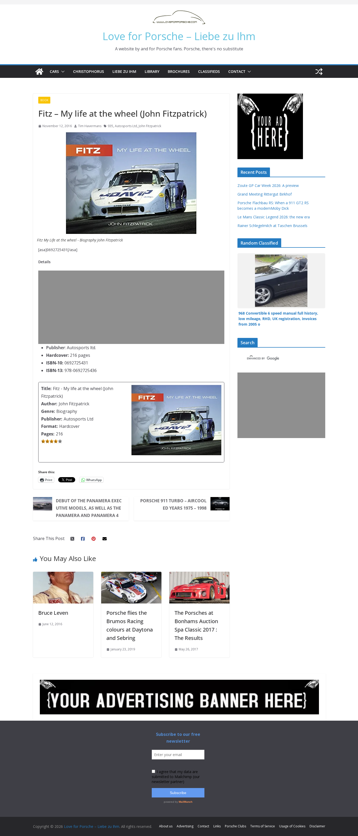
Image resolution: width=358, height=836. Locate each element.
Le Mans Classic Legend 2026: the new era (273, 216)
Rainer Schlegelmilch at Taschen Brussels (272, 225)
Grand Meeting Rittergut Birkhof (264, 194)
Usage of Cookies (292, 826)
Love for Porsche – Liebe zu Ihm (179, 36)
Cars (54, 71)
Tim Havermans (89, 126)
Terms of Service (262, 826)
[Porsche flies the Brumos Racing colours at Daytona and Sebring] (131, 575)
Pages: (48, 434)
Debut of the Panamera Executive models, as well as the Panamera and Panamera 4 (89, 508)
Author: (49, 404)
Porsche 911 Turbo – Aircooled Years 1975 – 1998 (173, 504)
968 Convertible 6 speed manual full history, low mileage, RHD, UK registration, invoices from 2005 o (278, 319)
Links (217, 826)
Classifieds (209, 71)
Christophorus (88, 71)
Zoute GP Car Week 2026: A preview (268, 185)
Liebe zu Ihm (124, 71)
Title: (46, 388)
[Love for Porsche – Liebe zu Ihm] (39, 71)
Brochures (179, 71)
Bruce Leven (53, 612)
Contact (236, 71)
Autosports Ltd (126, 126)
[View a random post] (319, 71)
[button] (62, 71)
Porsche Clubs (235, 826)
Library (152, 71)
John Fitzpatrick (150, 126)
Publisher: (51, 419)
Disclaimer (317, 826)
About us (165, 826)
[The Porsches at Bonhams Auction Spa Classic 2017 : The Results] (199, 575)
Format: (49, 426)
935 (110, 126)
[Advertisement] (132, 307)
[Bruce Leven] (63, 575)
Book (44, 100)
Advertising (185, 826)
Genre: (48, 411)
